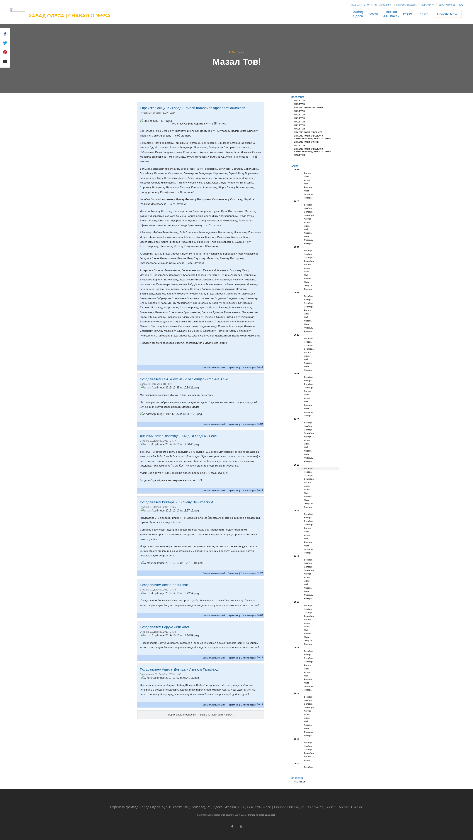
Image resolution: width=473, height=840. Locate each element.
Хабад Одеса (236, 51)
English (423, 14)
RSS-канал (299, 781)
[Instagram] (240, 826)
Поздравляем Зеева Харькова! (164, 585)
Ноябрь (308, 208)
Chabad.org (226, 815)
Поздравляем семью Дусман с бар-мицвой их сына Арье (184, 379)
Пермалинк (233, 367)
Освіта (373, 14)
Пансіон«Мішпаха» (391, 14)
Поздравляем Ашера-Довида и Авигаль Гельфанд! (179, 669)
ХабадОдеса (358, 14)
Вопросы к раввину (406, 5)
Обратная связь (447, 5)
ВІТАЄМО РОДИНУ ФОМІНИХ (308, 107)
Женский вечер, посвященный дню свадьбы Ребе (178, 436)
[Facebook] (232, 826)
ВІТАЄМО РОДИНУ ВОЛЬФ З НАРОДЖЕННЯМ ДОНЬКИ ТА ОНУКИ (312, 137)
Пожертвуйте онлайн (448, 14)
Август (307, 173)
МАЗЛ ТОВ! (299, 100)
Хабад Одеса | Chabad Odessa (69, 16)
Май (306, 183)
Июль (307, 176)
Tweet (260, 367)
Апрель (308, 187)
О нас (367, 5)
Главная (355, 5)
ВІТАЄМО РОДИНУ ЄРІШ (306, 142)
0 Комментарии (248, 367)
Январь (308, 197)
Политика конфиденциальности (261, 815)
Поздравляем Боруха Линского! (164, 627)
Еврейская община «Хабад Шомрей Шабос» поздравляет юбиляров (192, 108)
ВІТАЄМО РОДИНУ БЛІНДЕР (308, 132)
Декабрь (308, 204)
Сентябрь (309, 215)
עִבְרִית (407, 14)
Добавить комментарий (214, 367)
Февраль (308, 194)
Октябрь (308, 212)
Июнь (307, 180)
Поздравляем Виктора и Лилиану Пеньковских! (176, 502)
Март (306, 190)
